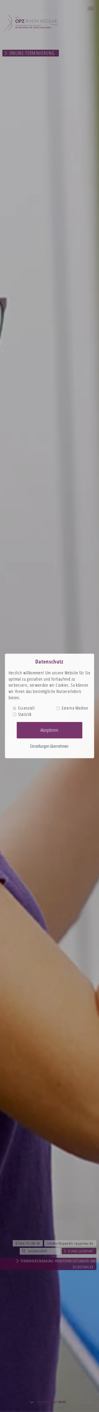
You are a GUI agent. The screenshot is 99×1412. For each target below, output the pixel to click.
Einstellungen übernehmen (49, 746)
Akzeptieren (49, 730)
